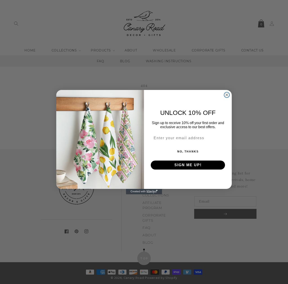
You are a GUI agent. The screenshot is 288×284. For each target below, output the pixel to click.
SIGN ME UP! (188, 165)
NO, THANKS (188, 151)
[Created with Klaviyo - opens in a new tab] (144, 191)
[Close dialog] (227, 95)
